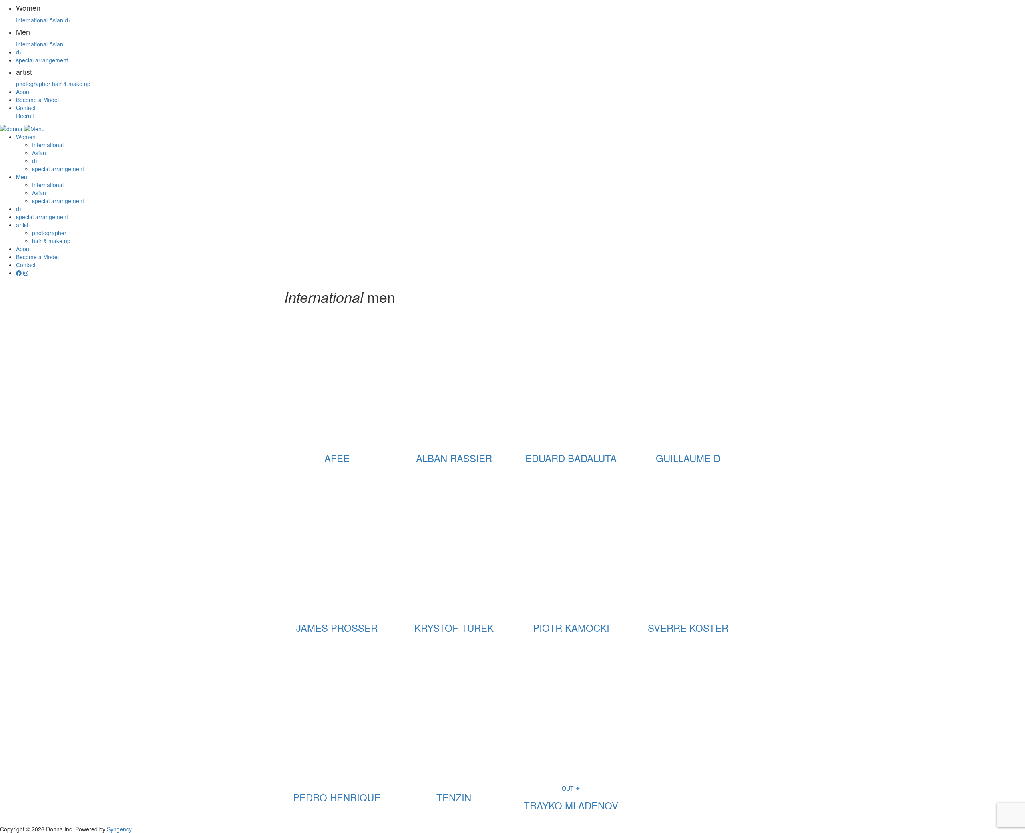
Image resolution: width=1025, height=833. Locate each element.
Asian (56, 20)
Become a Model (37, 100)
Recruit (25, 116)
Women (26, 137)
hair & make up (71, 84)
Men (21, 177)
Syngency (119, 829)
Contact (26, 108)
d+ (68, 20)
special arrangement (42, 60)
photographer (33, 84)
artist (22, 225)
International (32, 20)
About (23, 92)
